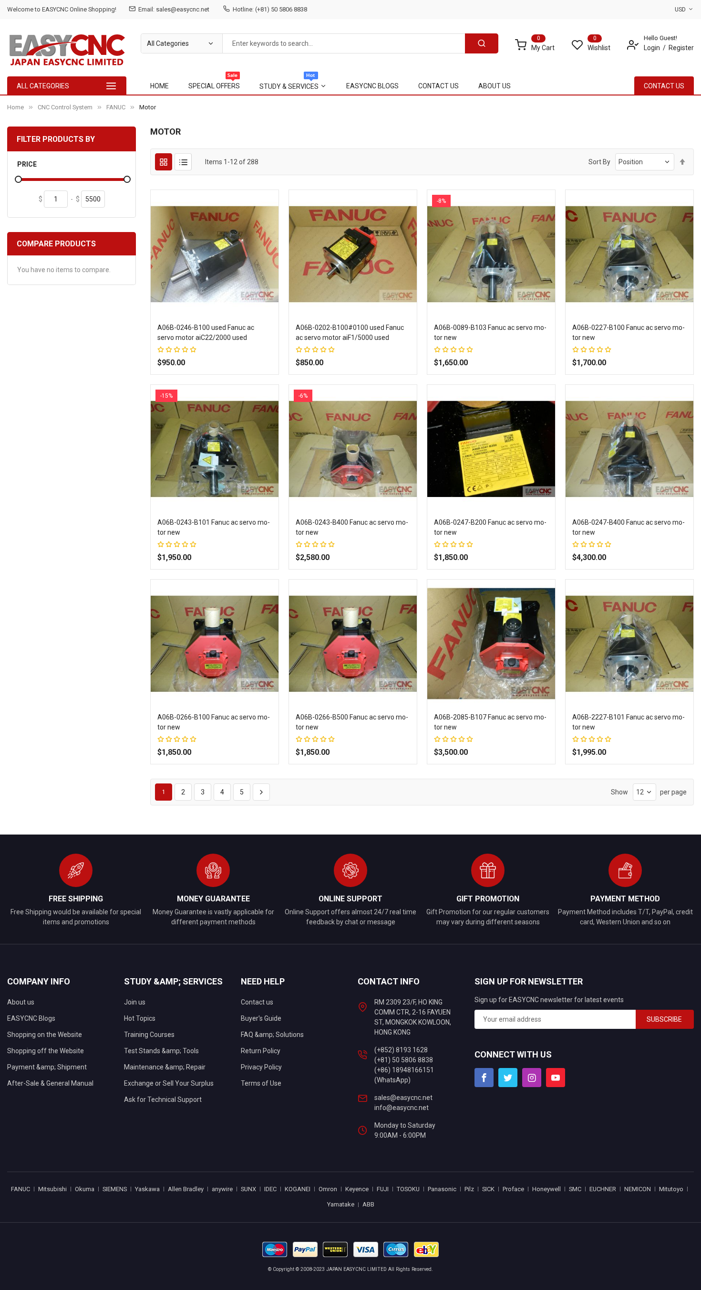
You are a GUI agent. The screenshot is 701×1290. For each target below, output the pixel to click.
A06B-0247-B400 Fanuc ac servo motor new (628, 527)
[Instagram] (531, 1077)
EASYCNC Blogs (31, 1018)
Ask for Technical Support (163, 1099)
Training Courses (149, 1034)
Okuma (84, 1189)
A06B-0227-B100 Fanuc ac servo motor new (628, 332)
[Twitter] (507, 1077)
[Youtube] (555, 1077)
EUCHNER (602, 1189)
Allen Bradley (186, 1189)
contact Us (664, 86)
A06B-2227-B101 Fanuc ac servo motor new (628, 722)
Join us (134, 1002)
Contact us (257, 1002)
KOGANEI (297, 1189)
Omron (328, 1189)
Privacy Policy (261, 1067)
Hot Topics (139, 1018)
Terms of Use (261, 1083)
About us (20, 1002)
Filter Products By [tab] (56, 139)
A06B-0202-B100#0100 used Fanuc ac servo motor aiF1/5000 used (350, 332)
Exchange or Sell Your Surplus (169, 1083)
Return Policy (260, 1051)
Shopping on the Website (44, 1034)
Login (652, 48)
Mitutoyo (671, 1189)
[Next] (261, 792)
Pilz (469, 1189)
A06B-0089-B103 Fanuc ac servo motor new (490, 332)
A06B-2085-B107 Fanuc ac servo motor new (490, 722)
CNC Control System (65, 107)
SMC (575, 1189)
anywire (222, 1189)
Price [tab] (27, 164)
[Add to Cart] (187, 377)
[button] (205, 377)
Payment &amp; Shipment (47, 1067)
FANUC (115, 107)
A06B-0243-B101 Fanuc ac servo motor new (213, 527)
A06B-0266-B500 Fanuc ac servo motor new (352, 722)
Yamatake (340, 1204)
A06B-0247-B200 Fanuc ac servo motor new (490, 527)
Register (681, 48)
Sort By (599, 162)
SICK (488, 1189)
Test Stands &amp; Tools (161, 1051)
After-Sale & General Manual (50, 1083)
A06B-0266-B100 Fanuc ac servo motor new (213, 722)
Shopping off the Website (45, 1051)
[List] (183, 161)
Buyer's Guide (261, 1018)
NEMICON (637, 1189)
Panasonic (442, 1189)
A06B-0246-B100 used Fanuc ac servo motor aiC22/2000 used (205, 332)
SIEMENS (115, 1189)
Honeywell (546, 1189)
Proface (513, 1189)
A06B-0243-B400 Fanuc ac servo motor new (352, 527)
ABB (368, 1204)
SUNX (248, 1189)
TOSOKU (408, 1189)
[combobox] (343, 43)
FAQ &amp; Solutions (272, 1034)
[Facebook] (484, 1077)
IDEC (270, 1189)
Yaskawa (147, 1189)
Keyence (357, 1189)
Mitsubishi (52, 1189)
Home (15, 107)
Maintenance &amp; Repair (165, 1067)
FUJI (383, 1189)
